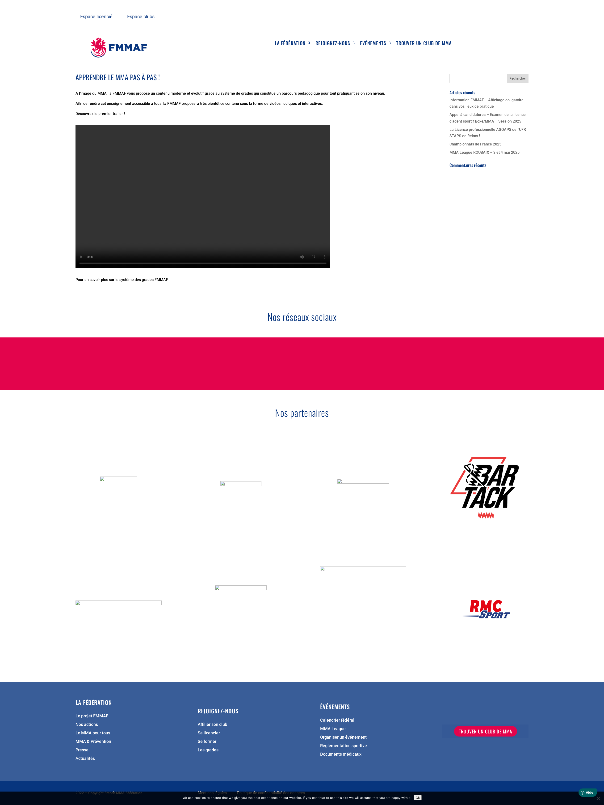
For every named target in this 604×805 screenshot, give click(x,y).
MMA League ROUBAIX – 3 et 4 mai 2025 (484, 152)
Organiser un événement (343, 738)
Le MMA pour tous (93, 733)
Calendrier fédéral (337, 721)
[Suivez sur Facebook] (257, 363)
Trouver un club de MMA (424, 44)
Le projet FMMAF (92, 716)
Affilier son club (212, 725)
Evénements (373, 44)
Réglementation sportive (343, 746)
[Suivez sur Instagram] (317, 363)
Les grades (208, 750)
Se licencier (209, 733)
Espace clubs (141, 16)
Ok (418, 798)
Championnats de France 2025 (475, 144)
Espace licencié (96, 16)
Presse (82, 750)
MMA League (333, 729)
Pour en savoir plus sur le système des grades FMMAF (122, 279)
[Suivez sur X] (287, 363)
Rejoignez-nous (332, 44)
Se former (207, 742)
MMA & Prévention (93, 742)
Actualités (85, 759)
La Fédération (290, 44)
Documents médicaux (340, 755)
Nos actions (87, 725)
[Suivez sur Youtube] (347, 363)
